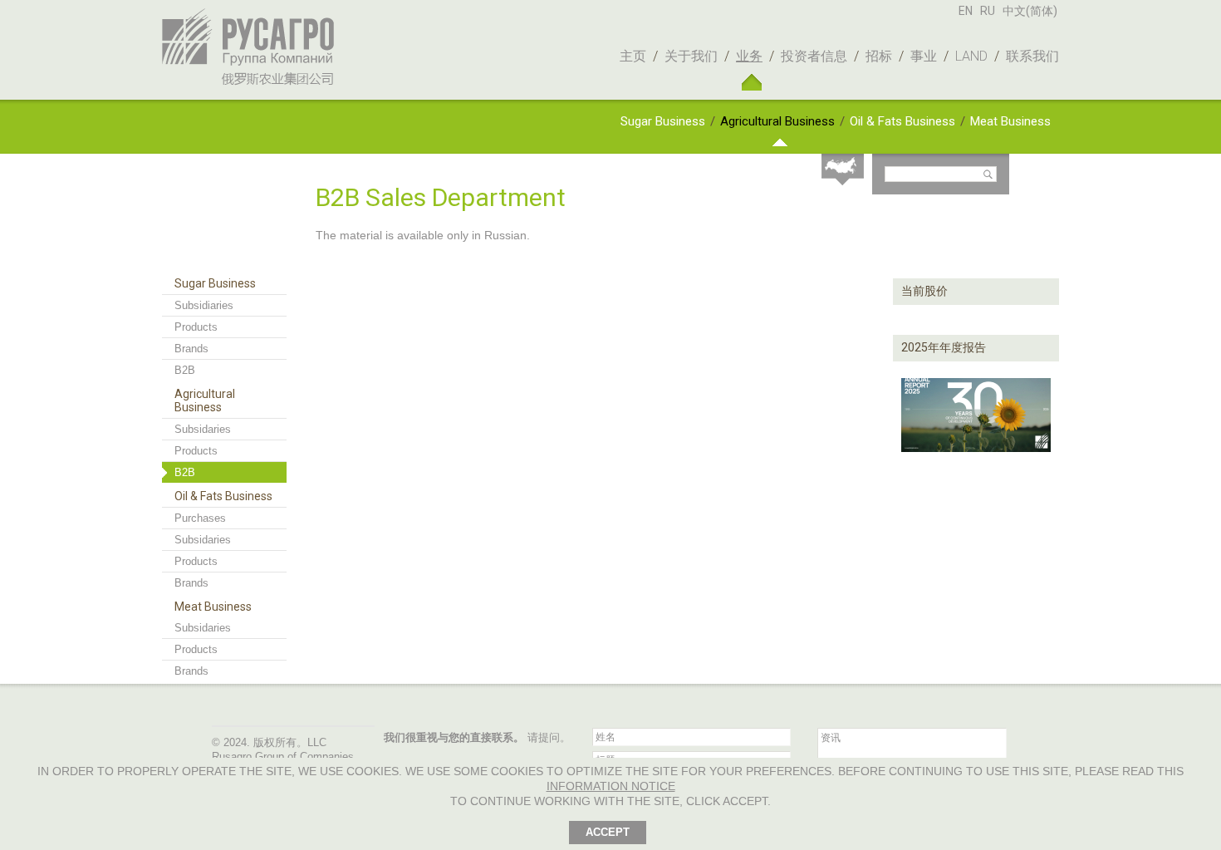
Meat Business (1010, 121)
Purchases (200, 518)
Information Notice (611, 786)
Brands (191, 348)
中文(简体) (1030, 10)
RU (987, 10)
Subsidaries (202, 429)
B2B (184, 370)
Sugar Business (662, 121)
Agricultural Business (777, 121)
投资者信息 (814, 56)
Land (971, 56)
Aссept (608, 832)
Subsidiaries (203, 305)
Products (196, 327)
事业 (923, 56)
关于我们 (691, 56)
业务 (749, 56)
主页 (633, 56)
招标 (878, 56)
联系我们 (1032, 56)
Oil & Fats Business (902, 121)
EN (966, 10)
